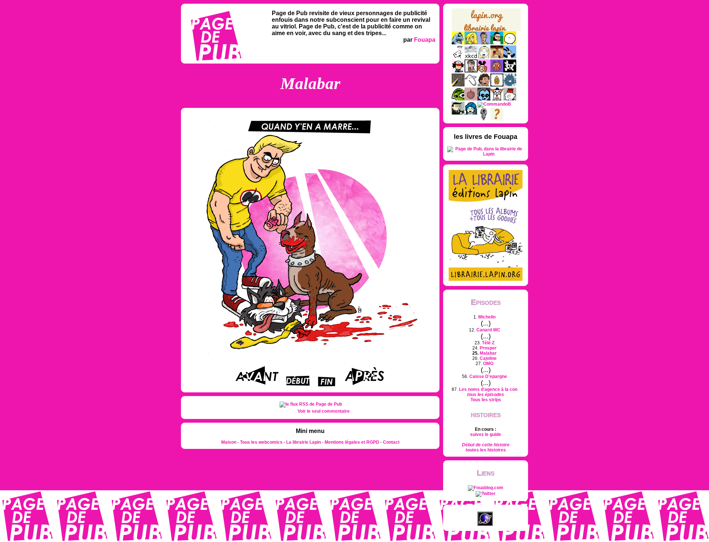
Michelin (487, 317)
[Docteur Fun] (483, 71)
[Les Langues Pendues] (458, 99)
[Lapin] (458, 42)
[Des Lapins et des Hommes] (509, 99)
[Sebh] (496, 42)
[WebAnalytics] (485, 509)
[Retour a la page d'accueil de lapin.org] (486, 22)
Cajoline (488, 358)
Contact (391, 442)
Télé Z (488, 342)
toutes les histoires (486, 450)
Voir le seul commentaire (324, 411)
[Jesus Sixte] (471, 71)
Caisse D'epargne (488, 376)
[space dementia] (509, 71)
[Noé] (458, 85)
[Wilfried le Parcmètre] (483, 119)
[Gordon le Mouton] (471, 85)
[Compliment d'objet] (471, 99)
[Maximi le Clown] (496, 99)
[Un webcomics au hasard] (496, 119)
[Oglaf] (471, 42)
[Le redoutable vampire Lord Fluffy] (483, 99)
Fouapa (424, 40)
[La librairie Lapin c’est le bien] (486, 279)
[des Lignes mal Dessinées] (483, 56)
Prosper (488, 348)
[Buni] (509, 56)
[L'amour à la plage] (496, 85)
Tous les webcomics (261, 442)
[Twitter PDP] (486, 493)
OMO (488, 363)
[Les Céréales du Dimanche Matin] (483, 42)
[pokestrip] (458, 71)
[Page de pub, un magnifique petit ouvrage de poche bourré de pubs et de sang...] (485, 154)
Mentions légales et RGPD (352, 442)
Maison (228, 442)
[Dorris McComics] (496, 71)
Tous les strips (485, 399)
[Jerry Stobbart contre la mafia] (458, 113)
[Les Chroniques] (471, 113)
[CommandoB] (494, 104)
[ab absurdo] (509, 42)
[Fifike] (458, 56)
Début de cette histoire (486, 444)
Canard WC (488, 330)
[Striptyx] (483, 85)
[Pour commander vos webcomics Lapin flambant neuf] (486, 30)
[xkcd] (471, 56)
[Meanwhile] (509, 85)
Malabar (488, 353)
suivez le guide (485, 434)
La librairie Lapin (303, 442)
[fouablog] (485, 487)
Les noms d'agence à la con (488, 389)
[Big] (496, 56)
